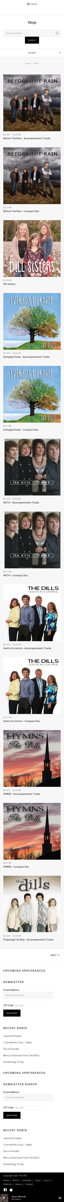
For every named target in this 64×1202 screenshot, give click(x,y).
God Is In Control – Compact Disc (21, 721)
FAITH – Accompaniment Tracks (21, 502)
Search (32, 40)
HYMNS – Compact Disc (16, 866)
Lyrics (47, 1180)
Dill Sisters (9, 284)
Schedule (26, 1180)
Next (54, 955)
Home (28, 63)
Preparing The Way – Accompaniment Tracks (28, 939)
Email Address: (11, 989)
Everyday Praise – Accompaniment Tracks (26, 356)
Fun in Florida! (11, 1048)
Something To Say (13, 1061)
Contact (29, 1184)
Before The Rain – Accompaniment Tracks (26, 138)
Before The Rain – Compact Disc (21, 211)
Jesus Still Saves (12, 1035)
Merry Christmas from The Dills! (21, 1055)
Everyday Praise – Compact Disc (20, 429)
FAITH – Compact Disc (15, 575)
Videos (18, 1184)
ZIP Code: (8, 1005)
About (16, 1180)
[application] (32, 1198)
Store (38, 1180)
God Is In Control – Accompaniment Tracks (27, 648)
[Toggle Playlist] (60, 1198)
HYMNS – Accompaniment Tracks (21, 793)
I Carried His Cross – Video (17, 1042)
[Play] (4, 1198)
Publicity (7, 1184)
